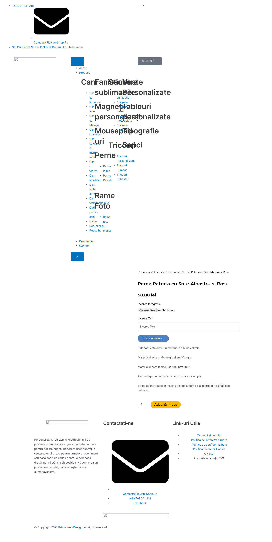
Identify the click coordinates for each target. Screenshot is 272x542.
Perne (105, 155)
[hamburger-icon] (77, 61)
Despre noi (86, 241)
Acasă (83, 68)
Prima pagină (145, 272)
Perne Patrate (173, 272)
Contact (84, 246)
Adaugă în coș (165, 404)
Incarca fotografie (149, 304)
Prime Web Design (70, 527)
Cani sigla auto (92, 189)
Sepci (132, 144)
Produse (84, 72)
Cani (89, 81)
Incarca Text (146, 318)
